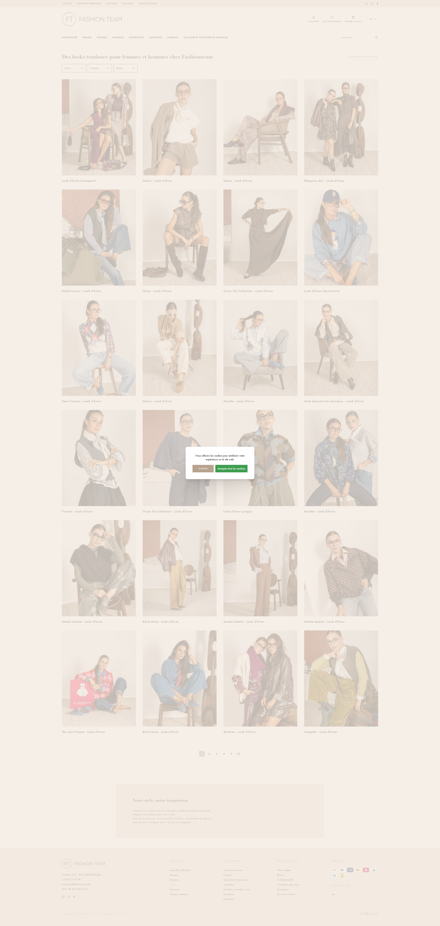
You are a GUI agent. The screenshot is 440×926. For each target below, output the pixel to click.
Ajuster (203, 468)
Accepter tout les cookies (231, 468)
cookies (218, 455)
